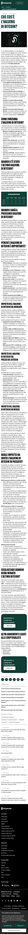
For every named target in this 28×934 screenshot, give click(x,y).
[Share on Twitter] (14, 679)
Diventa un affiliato (5, 870)
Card (2, 877)
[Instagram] (20, 900)
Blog (13, 896)
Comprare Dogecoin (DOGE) (8, 835)
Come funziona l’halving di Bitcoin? (11, 688)
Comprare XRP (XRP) (6, 833)
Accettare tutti (7, 925)
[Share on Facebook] (2, 679)
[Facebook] (2, 900)
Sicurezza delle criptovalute (8, 855)
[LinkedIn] (14, 900)
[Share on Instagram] (6, 679)
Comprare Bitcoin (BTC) (7, 828)
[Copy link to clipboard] (22, 679)
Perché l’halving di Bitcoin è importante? (12, 697)
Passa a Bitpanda (5, 826)
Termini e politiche (6, 908)
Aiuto (18, 896)
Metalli (2, 823)
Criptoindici (4, 819)
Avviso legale (7, 906)
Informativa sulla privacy (18, 906)
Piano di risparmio (5, 874)
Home (2, 7)
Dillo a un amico (5, 867)
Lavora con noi (6, 894)
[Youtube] (17, 900)
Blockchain (4, 853)
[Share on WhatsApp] (18, 679)
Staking (3, 865)
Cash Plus (3, 862)
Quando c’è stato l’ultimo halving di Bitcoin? (13, 691)
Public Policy (5, 896)
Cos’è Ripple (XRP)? (6, 753)
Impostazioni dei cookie (14, 930)
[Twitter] (5, 900)
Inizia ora (19, 3)
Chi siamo (16, 892)
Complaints (23, 908)
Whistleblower (15, 908)
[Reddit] (11, 900)
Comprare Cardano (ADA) (7, 838)
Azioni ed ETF (4, 821)
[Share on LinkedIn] (10, 679)
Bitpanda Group (6, 892)
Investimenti (4, 848)
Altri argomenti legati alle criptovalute (11, 710)
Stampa (15, 894)
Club (2, 872)
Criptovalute (4, 816)
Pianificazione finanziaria (7, 850)
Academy (8, 7)
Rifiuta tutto (20, 925)
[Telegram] (8, 900)
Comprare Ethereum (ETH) (7, 831)
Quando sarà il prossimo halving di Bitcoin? (13, 694)
